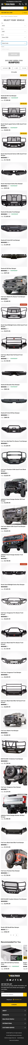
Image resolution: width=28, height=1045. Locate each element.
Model (2, 34)
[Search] (25, 8)
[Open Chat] (20, 4)
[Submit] (25, 994)
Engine (2, 46)
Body (2, 40)
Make (2, 29)
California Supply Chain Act (10, 1037)
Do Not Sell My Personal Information (14, 1035)
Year (2, 23)
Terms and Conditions (14, 1040)
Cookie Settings (20, 1037)
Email (2, 991)
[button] (14, 1010)
